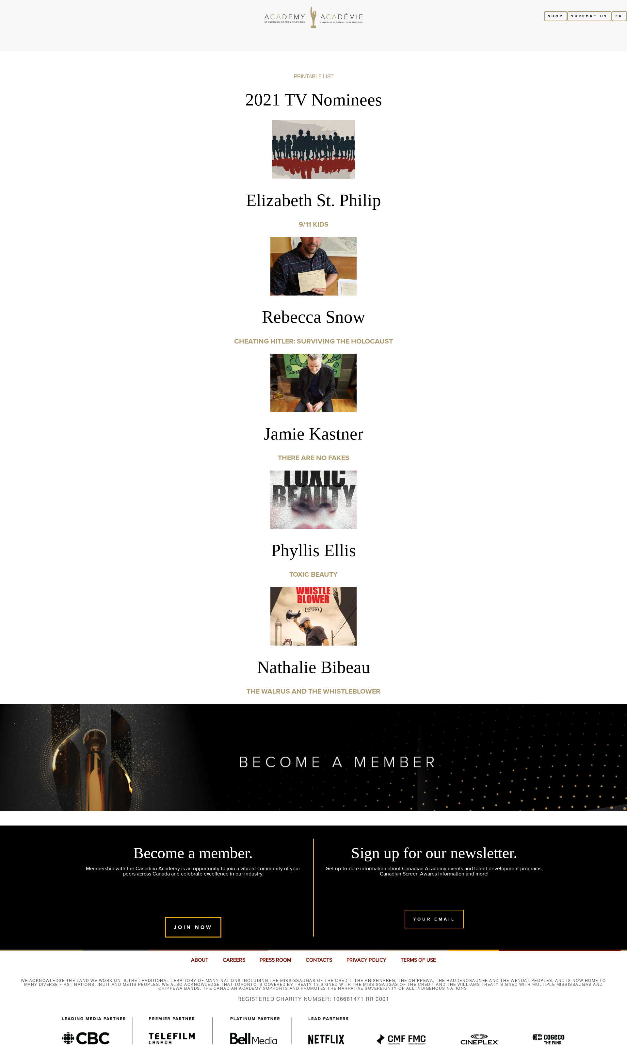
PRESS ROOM (275, 960)
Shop (555, 16)
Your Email (434, 919)
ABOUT (199, 960)
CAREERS (234, 960)
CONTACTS (319, 960)
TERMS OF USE (418, 960)
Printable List (313, 76)
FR (619, 16)
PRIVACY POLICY (366, 960)
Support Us (589, 16)
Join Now (193, 927)
